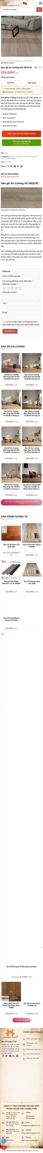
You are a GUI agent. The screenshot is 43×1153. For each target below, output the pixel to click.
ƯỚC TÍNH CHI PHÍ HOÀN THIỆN (21, 134)
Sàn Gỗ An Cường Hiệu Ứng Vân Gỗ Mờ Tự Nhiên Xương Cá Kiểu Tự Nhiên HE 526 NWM (31, 377)
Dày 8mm (11, 83)
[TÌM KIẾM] (39, 9)
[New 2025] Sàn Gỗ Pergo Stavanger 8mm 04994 (11, 1005)
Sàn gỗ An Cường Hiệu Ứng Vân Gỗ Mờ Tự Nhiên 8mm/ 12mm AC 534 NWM (32, 487)
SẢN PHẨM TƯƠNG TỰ (14, 516)
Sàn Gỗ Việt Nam (27, 61)
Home (3, 61)
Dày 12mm (32, 83)
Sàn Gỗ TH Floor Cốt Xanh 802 (11, 546)
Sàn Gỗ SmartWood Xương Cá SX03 (11, 619)
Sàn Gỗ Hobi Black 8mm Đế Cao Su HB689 (11, 582)
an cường (8, 162)
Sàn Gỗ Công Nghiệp (13, 61)
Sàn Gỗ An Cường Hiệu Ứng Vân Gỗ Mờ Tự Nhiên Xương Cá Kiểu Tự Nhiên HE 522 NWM (31, 450)
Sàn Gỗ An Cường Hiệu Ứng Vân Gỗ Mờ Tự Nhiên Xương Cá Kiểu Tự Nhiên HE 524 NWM (11, 413)
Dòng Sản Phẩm (8, 77)
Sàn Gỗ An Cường (7, 63)
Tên (5, 303)
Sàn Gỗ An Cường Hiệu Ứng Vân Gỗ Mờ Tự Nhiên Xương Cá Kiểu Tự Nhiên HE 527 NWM (11, 377)
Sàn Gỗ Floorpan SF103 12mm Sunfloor (21, 967)
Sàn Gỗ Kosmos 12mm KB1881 (32, 546)
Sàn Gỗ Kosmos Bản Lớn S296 (32, 582)
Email (5, 312)
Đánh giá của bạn (10, 284)
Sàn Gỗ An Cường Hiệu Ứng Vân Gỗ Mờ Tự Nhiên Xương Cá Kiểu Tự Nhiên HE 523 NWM (11, 450)
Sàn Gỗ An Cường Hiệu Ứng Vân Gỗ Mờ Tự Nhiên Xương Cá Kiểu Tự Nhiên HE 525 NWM (31, 413)
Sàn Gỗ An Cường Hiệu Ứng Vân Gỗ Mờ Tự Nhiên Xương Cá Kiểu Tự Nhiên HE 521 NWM (11, 487)
